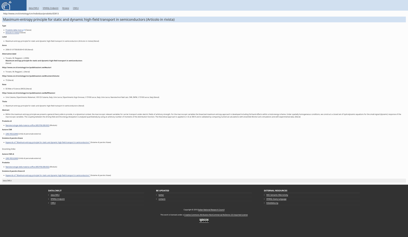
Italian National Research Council (211, 209)
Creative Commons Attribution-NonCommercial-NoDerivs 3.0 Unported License (216, 215)
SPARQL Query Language (276, 199)
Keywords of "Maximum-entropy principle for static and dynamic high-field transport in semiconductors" (48, 142)
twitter (161, 195)
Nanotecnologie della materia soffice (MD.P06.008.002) (27, 125)
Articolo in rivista (12, 32)
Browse (65, 8)
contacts (162, 199)
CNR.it (76, 8)
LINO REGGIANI (12, 134)
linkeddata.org (272, 203)
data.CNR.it (34, 8)
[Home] (13, 5)
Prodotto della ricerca (14, 30)
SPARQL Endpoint (50, 8)
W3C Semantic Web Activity (277, 195)
